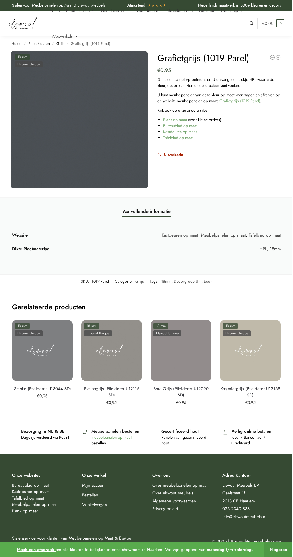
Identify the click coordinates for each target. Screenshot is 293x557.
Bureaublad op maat (180, 126)
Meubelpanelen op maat (223, 235)
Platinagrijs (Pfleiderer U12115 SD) (111, 392)
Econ (208, 281)
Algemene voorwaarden (174, 501)
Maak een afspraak (36, 549)
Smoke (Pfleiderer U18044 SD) (42, 389)
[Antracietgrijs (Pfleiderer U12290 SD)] (272, 57)
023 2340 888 (236, 509)
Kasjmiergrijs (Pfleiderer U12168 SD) (250, 392)
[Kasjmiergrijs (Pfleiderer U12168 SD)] (278, 57)
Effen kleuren (39, 43)
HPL (263, 249)
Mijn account (94, 485)
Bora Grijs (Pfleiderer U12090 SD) (181, 392)
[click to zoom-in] (79, 119)
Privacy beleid (165, 509)
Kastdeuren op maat (180, 132)
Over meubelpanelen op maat (179, 485)
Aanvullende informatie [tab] (147, 211)
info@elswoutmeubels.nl (244, 517)
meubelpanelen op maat (112, 437)
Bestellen (90, 495)
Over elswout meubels (172, 493)
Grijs (139, 281)
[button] (273, 23)
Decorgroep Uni (187, 281)
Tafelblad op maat (178, 138)
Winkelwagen (94, 505)
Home (16, 43)
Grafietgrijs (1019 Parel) (239, 101)
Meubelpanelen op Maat (91, 538)
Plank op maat (175, 120)
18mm (275, 249)
